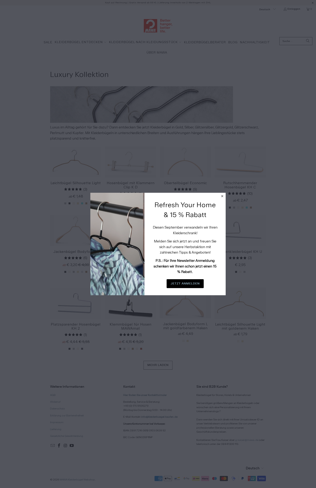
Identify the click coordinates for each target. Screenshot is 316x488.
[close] (222, 196)
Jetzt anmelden (185, 283)
